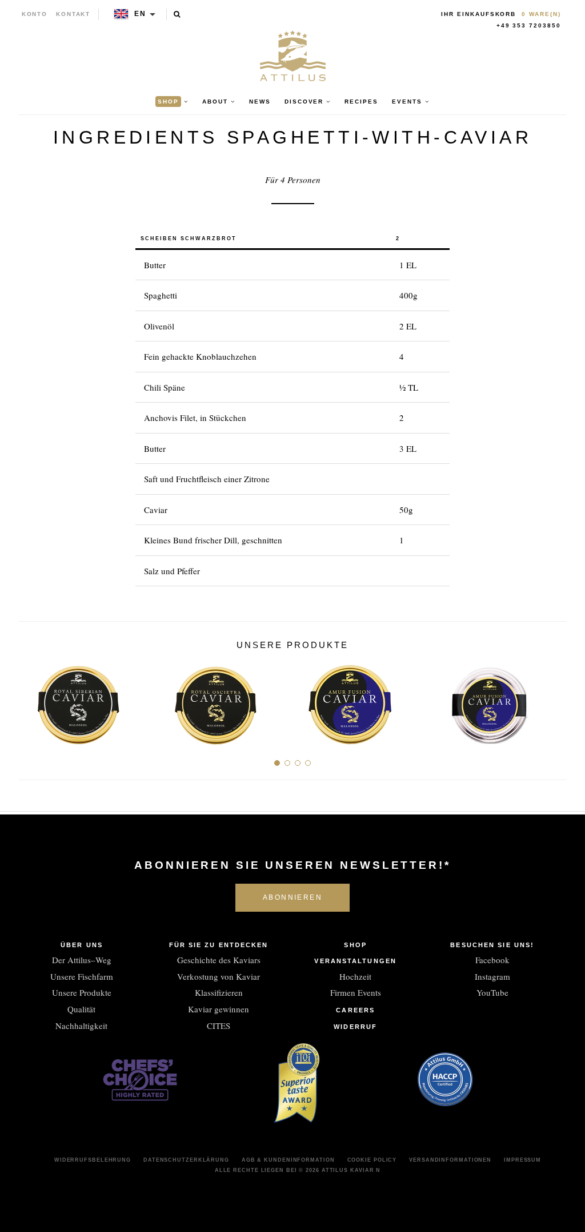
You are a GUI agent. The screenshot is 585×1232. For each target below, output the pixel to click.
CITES (218, 1025)
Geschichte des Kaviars (219, 959)
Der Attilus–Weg (81, 959)
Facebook (492, 959)
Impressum (522, 1160)
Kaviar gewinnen (218, 1009)
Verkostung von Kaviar (218, 976)
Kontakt (73, 14)
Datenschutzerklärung (186, 1160)
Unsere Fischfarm (81, 976)
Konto (35, 14)
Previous (32, 701)
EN (140, 14)
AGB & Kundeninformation (288, 1160)
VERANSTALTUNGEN (355, 960)
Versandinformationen (450, 1160)
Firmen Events (355, 992)
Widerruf (355, 1026)
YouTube (492, 992)
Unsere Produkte (81, 992)
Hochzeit (355, 976)
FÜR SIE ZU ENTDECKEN (219, 944)
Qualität (81, 1009)
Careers (355, 1010)
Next (553, 701)
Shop (355, 944)
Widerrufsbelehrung (92, 1160)
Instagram (492, 976)
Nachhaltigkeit (81, 1025)
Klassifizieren (219, 992)
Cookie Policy (372, 1160)
